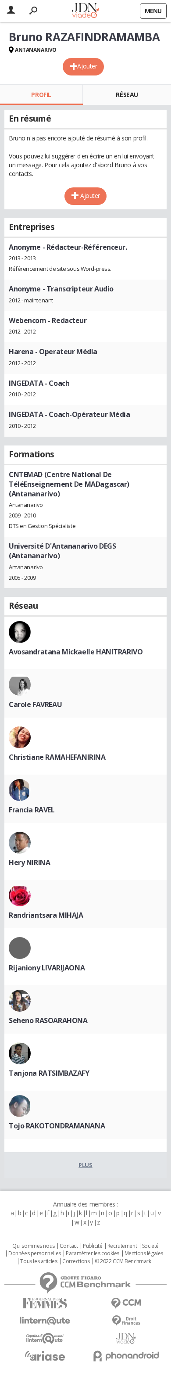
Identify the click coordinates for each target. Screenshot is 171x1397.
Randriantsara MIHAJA (46, 915)
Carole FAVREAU (35, 704)
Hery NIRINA (29, 862)
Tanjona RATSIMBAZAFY (49, 1073)
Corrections (75, 1261)
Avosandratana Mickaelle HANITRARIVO (75, 652)
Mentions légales (144, 1253)
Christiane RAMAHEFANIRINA (57, 757)
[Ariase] (45, 1356)
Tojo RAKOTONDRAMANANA (57, 1126)
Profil (41, 94)
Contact (69, 1246)
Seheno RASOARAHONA (48, 1020)
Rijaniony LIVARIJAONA (47, 968)
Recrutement (122, 1246)
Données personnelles (34, 1253)
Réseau (127, 94)
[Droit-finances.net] (126, 1320)
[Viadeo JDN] (126, 1338)
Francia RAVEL (32, 810)
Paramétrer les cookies (92, 1253)
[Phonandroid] (126, 1355)
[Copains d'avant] (45, 1338)
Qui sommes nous (33, 1246)
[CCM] (126, 1303)
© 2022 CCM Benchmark (123, 1261)
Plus (85, 1165)
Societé (150, 1246)
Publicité (92, 1246)
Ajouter (87, 66)
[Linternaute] (45, 1321)
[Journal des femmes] (45, 1303)
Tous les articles (38, 1261)
